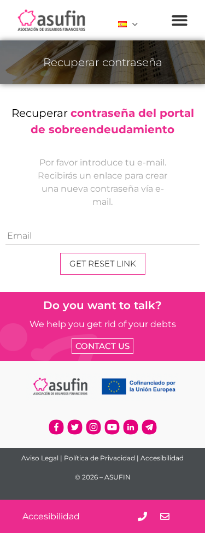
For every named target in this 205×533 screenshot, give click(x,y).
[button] (179, 20)
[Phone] (142, 516)
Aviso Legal (39, 458)
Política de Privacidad (99, 458)
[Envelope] (165, 516)
